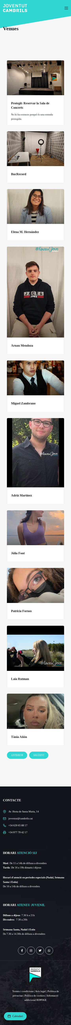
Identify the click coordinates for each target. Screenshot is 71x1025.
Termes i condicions (23, 991)
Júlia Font (18, 553)
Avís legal (40, 991)
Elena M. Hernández (25, 232)
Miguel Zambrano (23, 403)
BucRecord (18, 174)
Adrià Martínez (21, 495)
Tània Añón (19, 737)
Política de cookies (35, 995)
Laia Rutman (20, 679)
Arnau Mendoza (22, 345)
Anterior (17, 755)
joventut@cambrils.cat (20, 818)
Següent (38, 755)
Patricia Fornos (21, 611)
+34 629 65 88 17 (17, 825)
